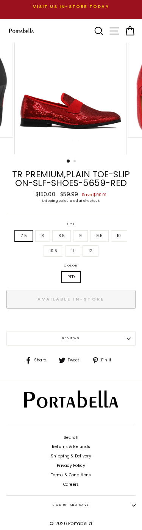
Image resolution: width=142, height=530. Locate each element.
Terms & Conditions (71, 475)
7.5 (24, 236)
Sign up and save (71, 505)
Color (71, 266)
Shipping (50, 200)
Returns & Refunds (71, 446)
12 (91, 251)
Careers (71, 484)
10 (119, 236)
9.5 (99, 236)
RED (71, 277)
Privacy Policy (71, 465)
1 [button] (68, 161)
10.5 (53, 251)
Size (71, 224)
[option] (71, 6)
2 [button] (75, 162)
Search (71, 437)
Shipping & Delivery (71, 456)
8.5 (61, 236)
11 (73, 251)
